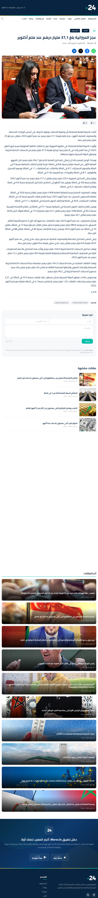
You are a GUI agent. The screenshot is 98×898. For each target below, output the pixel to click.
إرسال (87, 341)
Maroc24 (90, 43)
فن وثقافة (40, 18)
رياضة (31, 18)
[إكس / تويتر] (88, 895)
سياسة (62, 18)
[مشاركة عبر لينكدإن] (74, 51)
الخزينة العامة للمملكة (80, 302)
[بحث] (2, 18)
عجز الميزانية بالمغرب (61, 302)
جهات (70, 18)
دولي (45, 895)
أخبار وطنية (92, 18)
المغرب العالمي (80, 18)
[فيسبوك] (94, 895)
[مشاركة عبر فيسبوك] (87, 51)
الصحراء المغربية (21, 18)
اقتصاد (48, 18)
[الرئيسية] (94, 31)
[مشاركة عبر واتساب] (93, 51)
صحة (55, 18)
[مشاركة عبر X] (80, 51)
